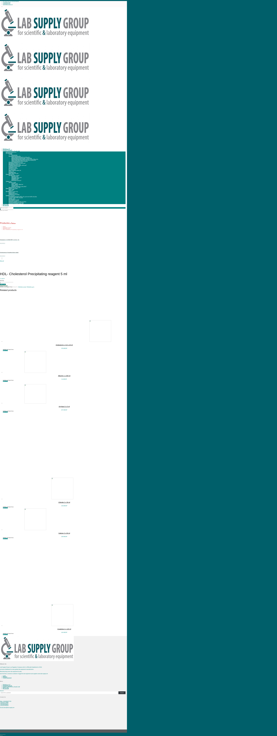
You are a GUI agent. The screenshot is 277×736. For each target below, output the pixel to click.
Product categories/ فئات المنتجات (11, 686)
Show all (2, 260)
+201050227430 (6, 2)
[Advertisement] (43, 719)
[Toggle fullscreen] (2, 734)
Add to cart (3, 284)
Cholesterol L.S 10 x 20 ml (64, 345)
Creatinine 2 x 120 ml (64, 629)
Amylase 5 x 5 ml (64, 406)
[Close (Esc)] (4, 734)
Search (2, 690)
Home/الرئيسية (6, 684)
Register (5, 676)
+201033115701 (6, 3)
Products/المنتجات (7, 685)
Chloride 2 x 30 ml (64, 502)
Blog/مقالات (6, 687)
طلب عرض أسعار (4, 285)
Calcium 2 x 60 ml (64, 533)
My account (6, 688)
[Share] (3, 734)
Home (4, 226)
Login (4, 675)
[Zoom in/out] (0, 734)
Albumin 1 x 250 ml (64, 376)
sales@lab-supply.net (8, 4)
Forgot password (7, 677)
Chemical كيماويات (7, 227)
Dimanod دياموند (6, 228)
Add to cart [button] (5, 350)
